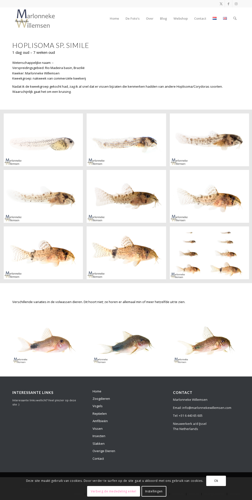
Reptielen (100, 413)
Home (97, 391)
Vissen (98, 428)
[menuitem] (114, 18)
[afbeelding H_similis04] (45, 198)
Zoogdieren (101, 398)
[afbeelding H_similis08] (128, 254)
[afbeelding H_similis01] (45, 141)
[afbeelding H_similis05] (128, 198)
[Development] (35, 18)
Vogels (98, 406)
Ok (216, 481)
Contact (98, 458)
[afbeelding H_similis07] (45, 254)
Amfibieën (100, 421)
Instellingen (154, 491)
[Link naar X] (221, 3)
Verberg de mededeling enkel (113, 491)
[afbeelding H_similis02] (128, 141)
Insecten (99, 436)
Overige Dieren (104, 451)
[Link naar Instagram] (236, 3)
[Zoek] (235, 18)
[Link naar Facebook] (228, 3)
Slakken (99, 443)
